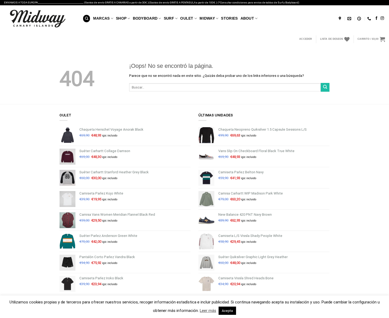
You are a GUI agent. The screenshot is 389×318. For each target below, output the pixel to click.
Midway (207, 18)
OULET (186, 18)
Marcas (101, 18)
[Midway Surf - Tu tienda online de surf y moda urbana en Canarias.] (39, 18)
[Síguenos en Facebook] (376, 18)
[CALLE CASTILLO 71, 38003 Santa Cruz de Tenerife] (340, 19)
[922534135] (369, 19)
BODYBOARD (145, 18)
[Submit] (325, 87)
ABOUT (247, 18)
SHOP (121, 18)
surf (169, 18)
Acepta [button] (227, 311)
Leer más (208, 310)
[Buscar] (86, 18)
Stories (229, 18)
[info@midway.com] (349, 19)
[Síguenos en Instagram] (382, 18)
